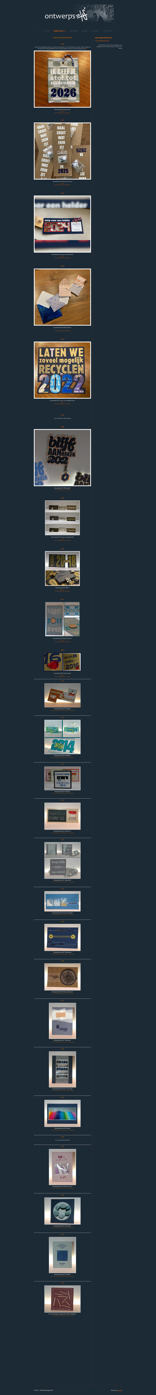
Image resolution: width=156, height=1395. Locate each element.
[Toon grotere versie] (62, 79)
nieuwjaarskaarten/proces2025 (102, 40)
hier (86, 48)
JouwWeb (119, 1390)
